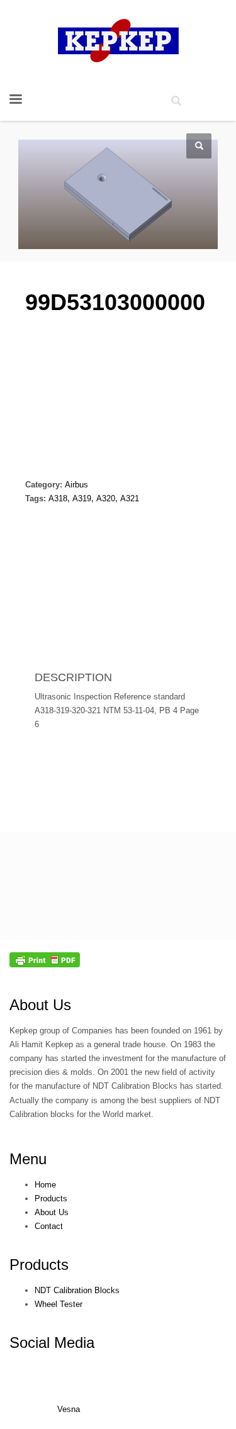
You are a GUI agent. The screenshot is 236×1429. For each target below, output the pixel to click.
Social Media (51, 1342)
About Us (40, 1004)
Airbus (76, 484)
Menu (28, 1158)
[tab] (50, 619)
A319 (81, 498)
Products (39, 1264)
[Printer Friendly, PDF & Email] (44, 959)
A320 (105, 498)
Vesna (68, 1409)
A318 (57, 498)
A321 (129, 498)
